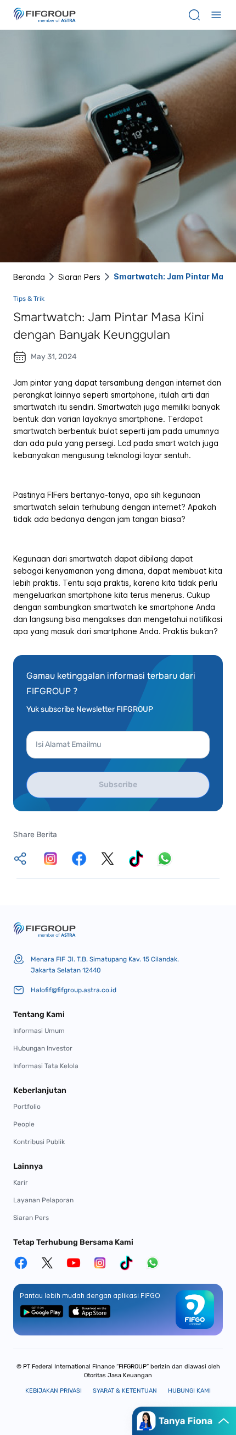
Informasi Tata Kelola (45, 1066)
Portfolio (27, 1106)
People (24, 1124)
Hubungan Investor (42, 1048)
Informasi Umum (39, 1031)
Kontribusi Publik (39, 1142)
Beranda (29, 277)
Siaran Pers (79, 277)
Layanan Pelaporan (43, 1200)
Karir (20, 1182)
